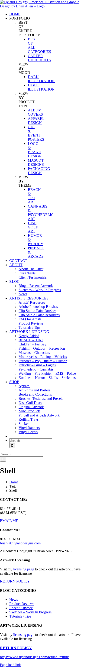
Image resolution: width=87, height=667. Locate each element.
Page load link (10, 665)
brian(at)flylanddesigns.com (20, 543)
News (13, 600)
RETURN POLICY (15, 581)
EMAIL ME (9, 521)
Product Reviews (21, 604)
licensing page (23, 569)
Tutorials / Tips (20, 616)
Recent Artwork (21, 608)
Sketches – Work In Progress (30, 612)
